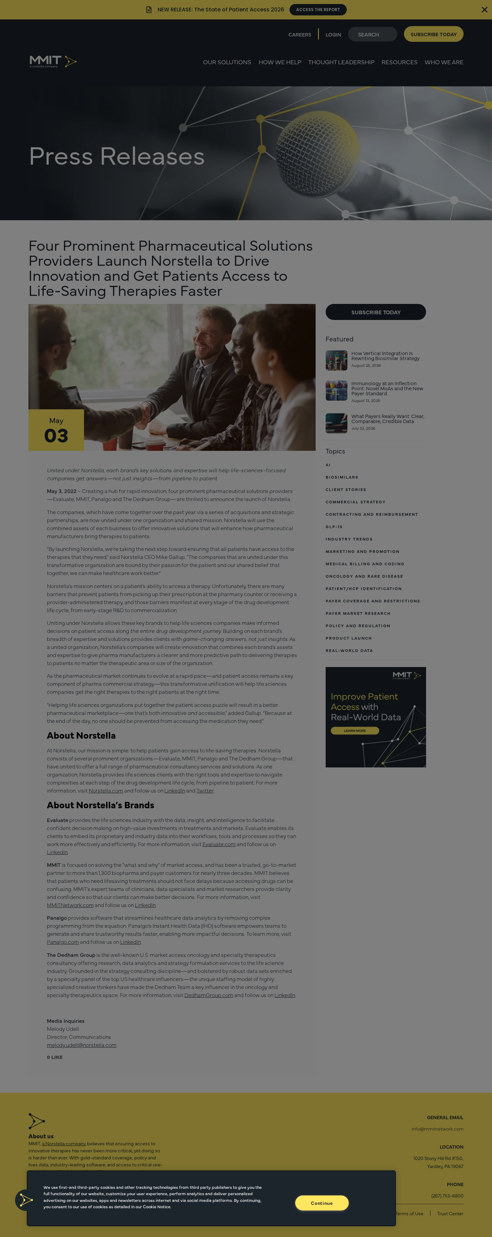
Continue (322, 1202)
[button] (25, 1200)
